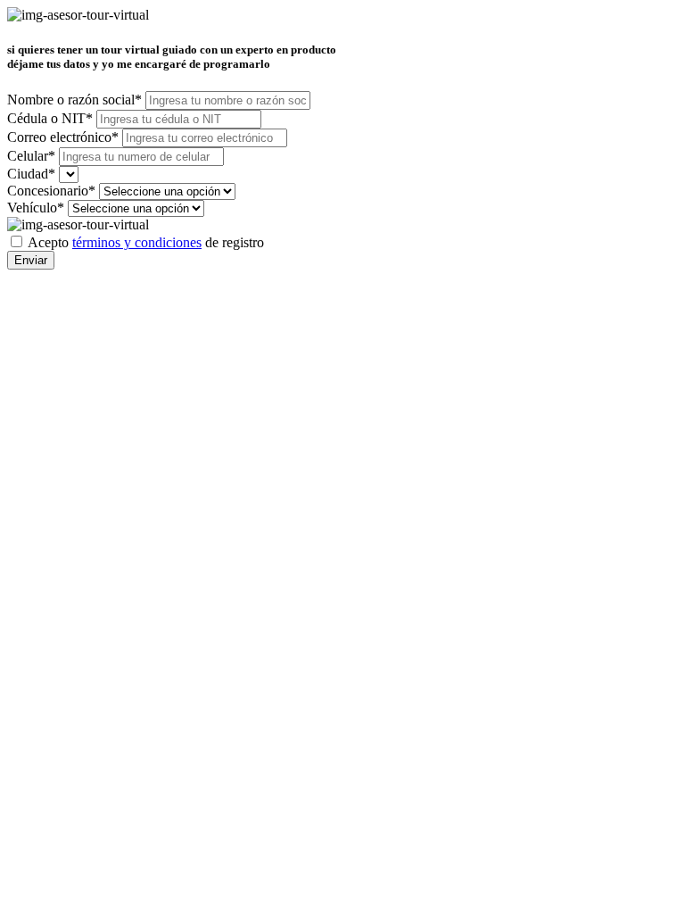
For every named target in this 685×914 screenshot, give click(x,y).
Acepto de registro (146, 242)
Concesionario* (51, 190)
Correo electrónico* (63, 137)
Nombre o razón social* (74, 99)
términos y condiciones (137, 242)
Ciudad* (31, 173)
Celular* (31, 155)
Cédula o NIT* (50, 118)
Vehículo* (35, 207)
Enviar (30, 260)
